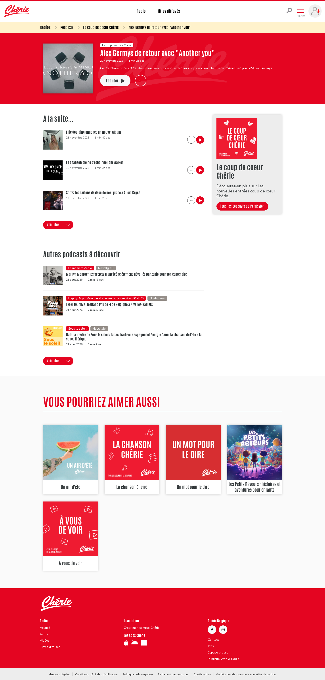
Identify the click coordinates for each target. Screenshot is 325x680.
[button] (58, 225)
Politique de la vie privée (138, 674)
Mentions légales (59, 674)
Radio (141, 11)
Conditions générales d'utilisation (96, 674)
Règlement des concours (173, 674)
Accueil (45, 628)
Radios (45, 27)
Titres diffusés (169, 11)
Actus (44, 634)
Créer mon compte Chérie (142, 628)
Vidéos (45, 641)
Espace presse (218, 653)
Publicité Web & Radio (223, 659)
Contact (213, 640)
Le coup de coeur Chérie (101, 27)
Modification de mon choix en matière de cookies (246, 674)
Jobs (211, 646)
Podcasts (66, 27)
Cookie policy (202, 674)
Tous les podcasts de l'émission (242, 206)
